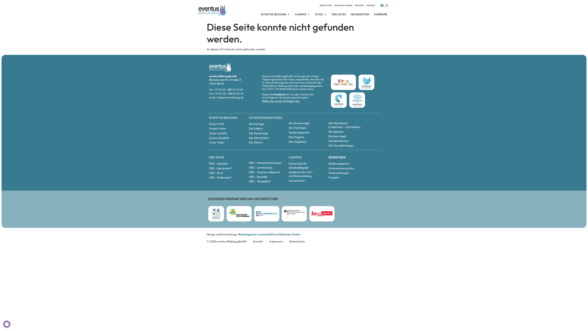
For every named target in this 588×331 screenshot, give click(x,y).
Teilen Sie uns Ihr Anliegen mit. (281, 101)
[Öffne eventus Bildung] (288, 14)
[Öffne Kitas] (325, 14)
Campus (295, 157)
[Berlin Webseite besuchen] (322, 213)
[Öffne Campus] (308, 14)
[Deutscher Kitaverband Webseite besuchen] (239, 213)
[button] (6, 324)
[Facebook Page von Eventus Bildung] (382, 5)
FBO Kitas (216, 157)
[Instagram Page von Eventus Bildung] (386, 5)
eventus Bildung (223, 118)
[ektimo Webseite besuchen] (216, 213)
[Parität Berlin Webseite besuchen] (266, 213)
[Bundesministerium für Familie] (294, 213)
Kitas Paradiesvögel (266, 118)
